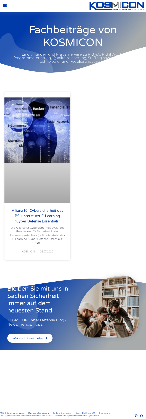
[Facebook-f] (141, 415)
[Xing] (136, 415)
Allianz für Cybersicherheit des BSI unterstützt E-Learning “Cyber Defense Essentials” (37, 216)
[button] (5, 5)
